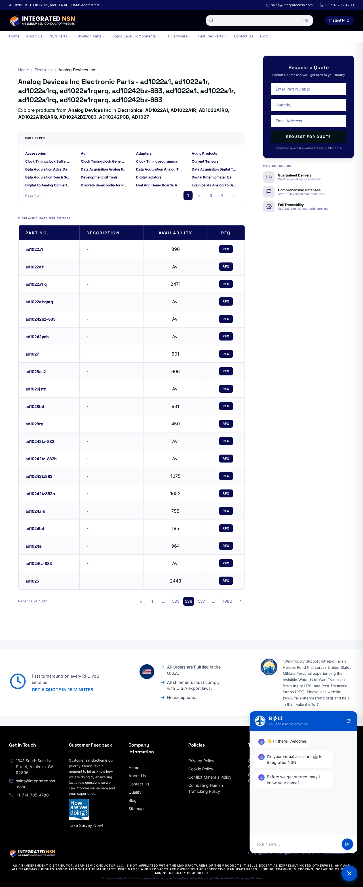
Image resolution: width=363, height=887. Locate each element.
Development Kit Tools (99, 177)
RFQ (226, 249)
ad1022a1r (35, 266)
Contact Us (243, 36)
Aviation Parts (90, 36)
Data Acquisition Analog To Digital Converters (159, 169)
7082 (227, 601)
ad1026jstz (36, 388)
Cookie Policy (200, 768)
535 (175, 601)
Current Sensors (205, 161)
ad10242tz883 (39, 476)
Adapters (144, 153)
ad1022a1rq (36, 284)
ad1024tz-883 (39, 563)
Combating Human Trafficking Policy (205, 788)
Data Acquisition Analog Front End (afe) (104, 169)
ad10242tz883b (40, 493)
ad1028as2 (36, 371)
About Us (34, 36)
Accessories (35, 153)
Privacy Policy (201, 760)
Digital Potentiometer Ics (212, 177)
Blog (264, 36)
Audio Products (204, 153)
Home (14, 36)
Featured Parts (210, 36)
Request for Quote (308, 136)
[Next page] (233, 195)
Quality (135, 792)
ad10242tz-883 (40, 441)
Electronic (44, 69)
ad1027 (32, 354)
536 (188, 601)
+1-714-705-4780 (339, 5)
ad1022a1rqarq (39, 301)
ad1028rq (34, 423)
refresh (348, 721)
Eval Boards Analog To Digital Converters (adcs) (215, 185)
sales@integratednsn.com (292, 5)
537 (201, 601)
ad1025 (32, 581)
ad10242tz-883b (41, 458)
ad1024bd (35, 528)
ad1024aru (35, 511)
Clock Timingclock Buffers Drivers (48, 161)
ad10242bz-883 (40, 319)
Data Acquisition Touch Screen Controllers (48, 177)
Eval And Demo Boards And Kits (159, 185)
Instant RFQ (339, 20)
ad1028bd (35, 406)
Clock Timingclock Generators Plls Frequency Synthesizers (104, 161)
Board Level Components (134, 36)
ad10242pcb (37, 336)
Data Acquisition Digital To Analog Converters (215, 169)
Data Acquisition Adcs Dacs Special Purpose (48, 169)
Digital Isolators (149, 177)
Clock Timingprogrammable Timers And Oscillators (159, 161)
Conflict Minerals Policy (209, 777)
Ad (83, 153)
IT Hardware (176, 36)
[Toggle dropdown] (69, 36)
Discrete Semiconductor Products (104, 185)
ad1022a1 (34, 249)
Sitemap (136, 808)
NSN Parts (58, 36)
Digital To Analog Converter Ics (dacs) (48, 185)
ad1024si (34, 546)
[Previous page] (176, 195)
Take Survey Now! (86, 825)
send (347, 844)
